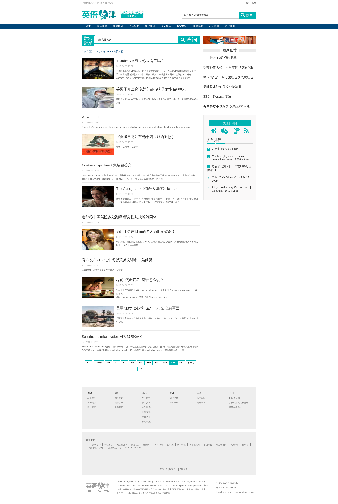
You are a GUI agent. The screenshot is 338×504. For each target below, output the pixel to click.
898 (165, 362)
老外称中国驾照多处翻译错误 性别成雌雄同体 (119, 217)
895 (141, 362)
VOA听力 (146, 407)
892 (116, 362)
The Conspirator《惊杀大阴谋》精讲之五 (148, 188)
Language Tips (103, 51)
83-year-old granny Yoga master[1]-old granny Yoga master (232, 189)
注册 (254, 2)
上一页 (99, 362)
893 (124, 362)
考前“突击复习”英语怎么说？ (140, 280)
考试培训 (230, 26)
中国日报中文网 (105, 2)
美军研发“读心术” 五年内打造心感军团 (147, 308)
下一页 (190, 362)
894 (132, 362)
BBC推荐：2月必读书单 (220, 58)
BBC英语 (182, 26)
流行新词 (150, 26)
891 (108, 362)
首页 (88, 26)
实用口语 (201, 398)
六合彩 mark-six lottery (225, 148)
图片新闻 (214, 26)
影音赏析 (146, 402)
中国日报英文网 (89, 2)
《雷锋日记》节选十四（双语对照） (145, 137)
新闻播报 (198, 26)
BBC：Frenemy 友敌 (217, 96)
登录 (248, 2)
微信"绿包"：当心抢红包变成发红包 (228, 77)
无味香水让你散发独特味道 (222, 87)
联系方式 (173, 469)
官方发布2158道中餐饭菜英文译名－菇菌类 (117, 260)
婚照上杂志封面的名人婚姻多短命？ (145, 231)
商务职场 (201, 402)
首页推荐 (118, 51)
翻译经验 (174, 398)
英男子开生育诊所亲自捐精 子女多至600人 (151, 89)
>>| (140, 369)
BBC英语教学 (235, 398)
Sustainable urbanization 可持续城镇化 (112, 336)
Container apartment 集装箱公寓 (107, 165)
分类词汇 (134, 26)
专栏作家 (174, 402)
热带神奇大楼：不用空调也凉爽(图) (228, 67)
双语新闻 (102, 26)
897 (157, 362)
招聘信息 (183, 469)
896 (149, 362)
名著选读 (91, 402)
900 (181, 362)
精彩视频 (146, 421)
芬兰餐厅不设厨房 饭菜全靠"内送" (227, 106)
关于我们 (163, 469)
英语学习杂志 (235, 407)
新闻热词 (118, 26)
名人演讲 (166, 26)
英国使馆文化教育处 (238, 402)
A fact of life (91, 117)
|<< (88, 362)
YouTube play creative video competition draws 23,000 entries (230, 158)
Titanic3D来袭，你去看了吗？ (140, 61)
